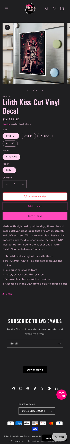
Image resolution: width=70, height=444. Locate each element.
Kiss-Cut (11, 156)
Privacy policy (18, 441)
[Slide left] (27, 90)
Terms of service (36, 441)
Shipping (6, 124)
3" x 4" (28, 135)
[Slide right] (42, 90)
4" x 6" (45, 135)
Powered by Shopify (40, 436)
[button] (7, 8)
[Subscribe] (59, 344)
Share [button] (9, 294)
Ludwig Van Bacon (21, 436)
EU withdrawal (35, 369)
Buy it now (35, 216)
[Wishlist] (54, 8)
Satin (9, 170)
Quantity (7, 177)
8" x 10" (10, 135)
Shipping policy (55, 441)
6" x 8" (10, 143)
